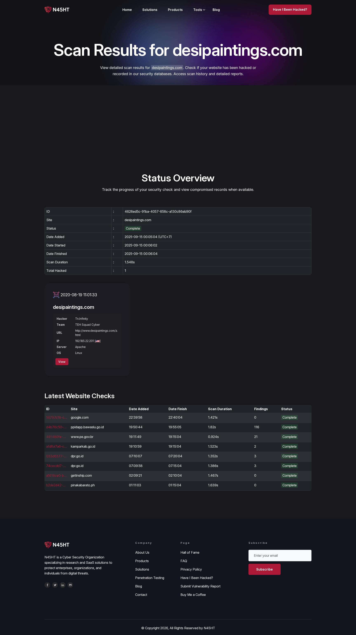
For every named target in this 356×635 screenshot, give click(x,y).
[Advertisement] (178, 141)
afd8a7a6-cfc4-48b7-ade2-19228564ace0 (57, 446)
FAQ (183, 561)
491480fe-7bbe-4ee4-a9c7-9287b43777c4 (57, 437)
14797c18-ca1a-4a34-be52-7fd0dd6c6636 (57, 417)
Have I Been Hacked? (196, 578)
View (62, 361)
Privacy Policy (191, 569)
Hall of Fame (189, 552)
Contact (141, 595)
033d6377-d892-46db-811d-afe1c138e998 (57, 456)
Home (127, 10)
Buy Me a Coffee (193, 595)
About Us (142, 552)
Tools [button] (197, 10)
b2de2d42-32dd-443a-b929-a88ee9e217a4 (57, 485)
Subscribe (264, 569)
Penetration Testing (149, 578)
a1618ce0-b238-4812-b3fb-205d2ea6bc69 (57, 475)
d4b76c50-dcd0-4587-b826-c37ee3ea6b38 (57, 427)
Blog (216, 10)
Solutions (149, 10)
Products (175, 10)
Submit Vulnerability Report (200, 586)
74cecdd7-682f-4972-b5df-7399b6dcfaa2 (57, 466)
